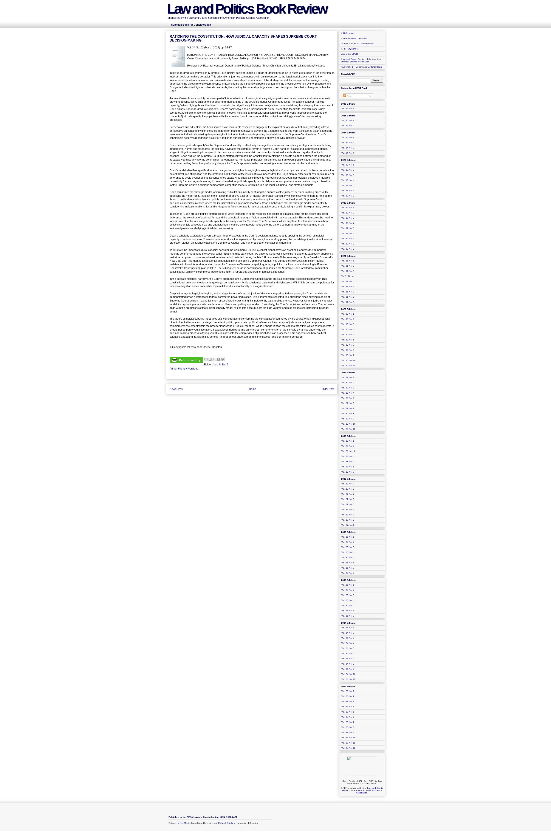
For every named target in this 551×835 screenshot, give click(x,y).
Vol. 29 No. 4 (347, 393)
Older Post (328, 389)
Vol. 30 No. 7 (347, 345)
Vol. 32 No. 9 (347, 249)
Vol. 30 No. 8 (347, 350)
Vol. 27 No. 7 (347, 494)
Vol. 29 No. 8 (347, 413)
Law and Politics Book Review (247, 9)
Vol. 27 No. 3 (347, 514)
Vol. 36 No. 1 (347, 108)
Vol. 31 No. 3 (347, 271)
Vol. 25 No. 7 (347, 616)
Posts (349, 96)
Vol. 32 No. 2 (347, 213)
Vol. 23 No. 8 (347, 727)
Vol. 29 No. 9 (347, 419)
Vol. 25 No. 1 (347, 585)
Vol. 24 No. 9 (347, 669)
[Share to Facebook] (218, 359)
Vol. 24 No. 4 (347, 643)
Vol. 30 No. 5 (347, 334)
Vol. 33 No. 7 (347, 196)
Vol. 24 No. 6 (347, 653)
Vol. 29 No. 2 (347, 382)
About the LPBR (349, 54)
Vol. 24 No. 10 (348, 674)
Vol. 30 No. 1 (347, 314)
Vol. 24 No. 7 (347, 658)
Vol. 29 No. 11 (348, 429)
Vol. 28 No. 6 (347, 466)
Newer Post (176, 389)
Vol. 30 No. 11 (348, 365)
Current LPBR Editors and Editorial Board (361, 67)
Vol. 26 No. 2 (347, 542)
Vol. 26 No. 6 (347, 562)
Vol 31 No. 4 (347, 276)
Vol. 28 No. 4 (347, 456)
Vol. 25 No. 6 (347, 610)
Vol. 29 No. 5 (347, 398)
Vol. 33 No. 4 (347, 180)
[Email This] (206, 359)
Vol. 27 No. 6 (347, 499)
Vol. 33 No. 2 (347, 170)
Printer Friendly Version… (185, 368)
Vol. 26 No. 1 (347, 537)
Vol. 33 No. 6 (347, 190)
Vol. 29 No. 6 (347, 403)
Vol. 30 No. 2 (347, 319)
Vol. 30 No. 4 (347, 329)
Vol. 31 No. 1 (347, 261)
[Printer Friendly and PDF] (186, 360)
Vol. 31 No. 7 (347, 292)
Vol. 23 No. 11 (348, 743)
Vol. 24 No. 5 (347, 648)
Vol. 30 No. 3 (347, 324)
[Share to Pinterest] (222, 359)
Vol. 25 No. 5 (347, 605)
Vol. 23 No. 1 (347, 691)
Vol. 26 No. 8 (347, 573)
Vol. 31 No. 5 (347, 281)
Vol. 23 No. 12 (348, 748)
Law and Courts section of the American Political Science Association (362, 790)
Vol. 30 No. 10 (348, 360)
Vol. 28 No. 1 (347, 441)
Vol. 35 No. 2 (347, 125)
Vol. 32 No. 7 (347, 238)
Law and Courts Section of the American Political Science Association (361, 60)
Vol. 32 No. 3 (347, 218)
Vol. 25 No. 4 (347, 600)
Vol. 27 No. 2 (347, 520)
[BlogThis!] (210, 359)
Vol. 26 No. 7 (347, 568)
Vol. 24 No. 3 (347, 638)
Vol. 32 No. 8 (347, 244)
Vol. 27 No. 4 (347, 509)
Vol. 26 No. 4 (347, 552)
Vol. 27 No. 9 (347, 483)
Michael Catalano (226, 823)
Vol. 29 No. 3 (347, 388)
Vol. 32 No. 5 (347, 228)
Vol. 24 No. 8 (347, 664)
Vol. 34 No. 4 (347, 153)
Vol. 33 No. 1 (347, 165)
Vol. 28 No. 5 (347, 461)
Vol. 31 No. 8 (347, 297)
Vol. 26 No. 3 (347, 547)
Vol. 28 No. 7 (347, 472)
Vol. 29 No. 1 (347, 377)
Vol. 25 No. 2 (347, 590)
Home (252, 389)
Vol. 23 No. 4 (347, 706)
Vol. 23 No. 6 (347, 717)
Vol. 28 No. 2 (347, 446)
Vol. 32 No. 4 (347, 223)
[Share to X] (214, 359)
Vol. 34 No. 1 (347, 137)
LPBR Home (347, 33)
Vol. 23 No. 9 (347, 732)
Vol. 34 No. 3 (347, 148)
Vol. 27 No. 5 (347, 504)
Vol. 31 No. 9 (347, 302)
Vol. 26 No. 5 (347, 557)
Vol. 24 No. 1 (347, 627)
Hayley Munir (183, 823)
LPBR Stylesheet (349, 49)
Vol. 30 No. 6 (347, 340)
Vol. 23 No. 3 (347, 701)
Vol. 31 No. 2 (347, 266)
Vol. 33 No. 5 (347, 185)
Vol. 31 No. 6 (347, 286)
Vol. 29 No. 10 (348, 424)
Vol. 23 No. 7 (347, 722)
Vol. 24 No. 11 (348, 679)
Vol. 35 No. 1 (347, 120)
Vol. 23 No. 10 (348, 737)
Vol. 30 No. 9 (347, 355)
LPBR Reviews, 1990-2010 (354, 38)
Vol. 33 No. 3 (347, 175)
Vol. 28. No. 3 (348, 451)
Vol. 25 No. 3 (347, 595)
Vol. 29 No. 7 (347, 408)
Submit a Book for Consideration (357, 43)
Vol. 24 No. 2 (347, 633)
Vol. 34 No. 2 (221, 364)
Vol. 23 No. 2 (347, 696)
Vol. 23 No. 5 (347, 712)
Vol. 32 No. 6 (347, 233)
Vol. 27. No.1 (347, 525)
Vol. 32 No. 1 (347, 207)
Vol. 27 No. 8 (347, 489)
